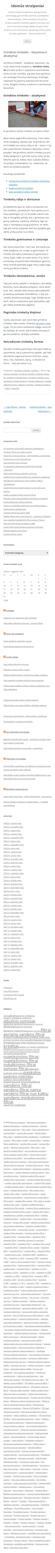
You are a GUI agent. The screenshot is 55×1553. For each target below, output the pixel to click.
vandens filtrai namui (22, 1089)
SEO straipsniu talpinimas (17, 732)
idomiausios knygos (40, 1040)
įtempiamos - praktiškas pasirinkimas (19, 1544)
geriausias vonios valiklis (32, 1340)
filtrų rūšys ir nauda (20, 1140)
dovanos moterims (14, 1030)
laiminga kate (41, 1472)
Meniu (27, 41)
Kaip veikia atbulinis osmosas (16, 664)
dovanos (9, 1026)
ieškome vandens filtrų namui (32, 1176)
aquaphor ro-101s (39, 1269)
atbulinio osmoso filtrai (20, 1147)
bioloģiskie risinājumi (34, 1440)
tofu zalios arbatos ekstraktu (23, 1479)
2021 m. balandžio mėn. (14, 948)
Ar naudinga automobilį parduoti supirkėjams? (24, 448)
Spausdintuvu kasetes (30, 1504)
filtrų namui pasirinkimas (38, 1161)
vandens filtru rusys (13, 1254)
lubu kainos (44, 1465)
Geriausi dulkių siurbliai (19, 1390)
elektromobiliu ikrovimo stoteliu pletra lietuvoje (23, 1344)
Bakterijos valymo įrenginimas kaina (25, 1401)
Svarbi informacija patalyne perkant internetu (23, 527)
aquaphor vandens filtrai (36, 1226)
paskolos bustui (25, 1487)
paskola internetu (13, 1073)
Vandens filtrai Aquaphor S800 (17, 512)
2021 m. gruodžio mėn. (13, 927)
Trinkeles (23, 1501)
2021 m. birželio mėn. (13, 941)
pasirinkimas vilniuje (12, 1451)
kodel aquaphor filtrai (26, 1265)
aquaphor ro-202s (11, 1272)
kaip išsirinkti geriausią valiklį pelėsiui (28, 1315)
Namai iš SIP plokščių (31, 1408)
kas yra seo (34, 1297)
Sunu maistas (37, 1508)
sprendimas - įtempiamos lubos (18, 1537)
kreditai (11, 1046)
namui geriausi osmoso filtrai (36, 1197)
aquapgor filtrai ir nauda (29, 1247)
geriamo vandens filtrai (24, 1034)
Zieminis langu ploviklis (22, 1476)
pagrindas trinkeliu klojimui (15, 381)
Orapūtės (7, 1476)
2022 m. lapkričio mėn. (13, 902)
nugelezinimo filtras (21, 1056)
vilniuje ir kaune (20, 1540)
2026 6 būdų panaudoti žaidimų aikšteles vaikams (25, 705)
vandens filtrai (18, 1085)
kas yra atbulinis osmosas (35, 1151)
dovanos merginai (23, 1026)
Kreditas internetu (21, 1515)
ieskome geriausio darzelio (33, 1451)
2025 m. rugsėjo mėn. (13, 834)
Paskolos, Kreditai (40, 1519)
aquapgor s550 (32, 1258)
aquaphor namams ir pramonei (31, 1240)
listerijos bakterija (18, 1437)
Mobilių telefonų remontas (15, 530)
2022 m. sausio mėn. (12, 923)
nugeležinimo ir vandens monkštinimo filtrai (21, 1215)
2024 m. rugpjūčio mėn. (14, 873)
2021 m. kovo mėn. (12, 952)
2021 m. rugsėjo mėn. (13, 930)
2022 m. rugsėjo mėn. (13, 905)
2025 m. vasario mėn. (13, 852)
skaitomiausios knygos (16, 1082)
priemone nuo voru (11, 1294)
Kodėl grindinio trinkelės (21, 188)
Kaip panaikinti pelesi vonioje (23, 191)
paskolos (32, 1072)
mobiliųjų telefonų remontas (25, 1333)
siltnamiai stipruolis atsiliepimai (33, 1429)
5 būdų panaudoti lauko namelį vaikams (21, 700)
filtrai (46, 1030)
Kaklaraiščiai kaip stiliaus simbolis (18, 502)
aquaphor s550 (10, 1279)
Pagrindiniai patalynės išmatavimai (19, 646)
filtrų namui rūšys (37, 1190)
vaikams (45, 1419)
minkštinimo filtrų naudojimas (26, 1136)
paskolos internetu (18, 1076)
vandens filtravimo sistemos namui (29, 1172)
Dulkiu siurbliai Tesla (39, 1390)
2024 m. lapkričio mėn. (13, 862)
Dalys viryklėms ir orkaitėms (25, 1415)
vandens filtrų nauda (28, 1144)
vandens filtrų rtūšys (42, 1183)
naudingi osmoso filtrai (13, 1158)
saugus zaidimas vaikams (14, 1426)
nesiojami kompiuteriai (15, 1053)
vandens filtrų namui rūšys (14, 1179)
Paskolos (7, 1522)
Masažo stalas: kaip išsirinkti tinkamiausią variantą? (26, 498)
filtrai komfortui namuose (14, 1165)
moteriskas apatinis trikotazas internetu (25, 1050)
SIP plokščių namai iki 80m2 (36, 1383)
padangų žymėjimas (12, 1126)
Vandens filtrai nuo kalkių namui (18, 452)
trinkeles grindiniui (42, 384)
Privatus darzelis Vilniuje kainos (16, 1397)
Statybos (35, 370)
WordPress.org (10, 998)
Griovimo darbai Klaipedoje (38, 1494)
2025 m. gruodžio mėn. (13, 827)
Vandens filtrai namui (13, 534)
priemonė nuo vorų (11, 1304)
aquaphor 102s (33, 1283)
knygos (8, 1043)
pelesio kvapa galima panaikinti (34, 1290)
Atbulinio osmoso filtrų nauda (17, 669)
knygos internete (22, 1042)
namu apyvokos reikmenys (23, 1419)
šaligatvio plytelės (26, 384)
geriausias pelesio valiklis (21, 1369)
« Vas (6, 600)
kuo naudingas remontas (39, 1354)
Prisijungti (8, 987)
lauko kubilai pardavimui (31, 1294)
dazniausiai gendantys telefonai (38, 1326)
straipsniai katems (26, 1472)
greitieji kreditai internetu (16, 1040)
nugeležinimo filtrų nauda (14, 1208)
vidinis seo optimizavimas (27, 1376)
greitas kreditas (12, 1037)
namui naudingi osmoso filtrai (16, 1154)
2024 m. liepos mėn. (12, 877)
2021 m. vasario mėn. (13, 955)
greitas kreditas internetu (35, 1037)
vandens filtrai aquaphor (13, 1233)
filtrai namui (8, 1201)
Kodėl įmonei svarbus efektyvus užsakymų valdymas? (27, 477)
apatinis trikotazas (26, 1015)
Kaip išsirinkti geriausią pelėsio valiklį (19, 523)
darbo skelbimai (37, 1024)
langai (7, 1049)
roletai (27, 1079)
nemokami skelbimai (31, 1052)
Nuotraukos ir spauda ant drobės (18, 721)
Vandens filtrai (41, 1490)
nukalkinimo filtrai (20, 1064)
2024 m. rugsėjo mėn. (13, 869)
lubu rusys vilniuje (11, 1469)
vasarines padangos (15, 1105)
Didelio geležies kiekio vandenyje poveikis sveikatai (26, 675)
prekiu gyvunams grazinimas (25, 1483)
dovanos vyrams (33, 1030)
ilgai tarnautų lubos (13, 1526)
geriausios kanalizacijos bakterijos (17, 1444)
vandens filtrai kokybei (22, 1169)
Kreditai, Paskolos (28, 1522)
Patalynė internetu (15, 634)
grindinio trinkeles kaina (17, 377)
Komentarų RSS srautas (14, 994)
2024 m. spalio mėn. (12, 866)
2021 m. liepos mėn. (12, 937)
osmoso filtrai (16, 1068)
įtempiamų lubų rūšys (19, 1547)
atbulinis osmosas (19, 1021)
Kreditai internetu (38, 1512)
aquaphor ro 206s (16, 1287)
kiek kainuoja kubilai (28, 1337)
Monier (6, 1501)
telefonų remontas (20, 1297)
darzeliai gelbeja (34, 1447)
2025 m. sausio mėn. (12, 855)
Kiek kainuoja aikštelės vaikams (16, 1387)
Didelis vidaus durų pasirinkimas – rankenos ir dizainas (27, 516)
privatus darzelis (10, 1454)
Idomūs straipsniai (27, 6)
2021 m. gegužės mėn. (13, 944)
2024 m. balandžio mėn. (14, 887)
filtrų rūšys (26, 1129)
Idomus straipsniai (17, 1122)
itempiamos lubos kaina (29, 1462)
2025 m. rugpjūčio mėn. (14, 837)
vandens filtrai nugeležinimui (38, 1208)
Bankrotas (29, 1490)
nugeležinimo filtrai (21, 1060)
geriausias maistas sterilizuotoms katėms (22, 1329)
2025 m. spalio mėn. (12, 830)
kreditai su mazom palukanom (33, 1047)
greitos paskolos (29, 1526)
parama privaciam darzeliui (15, 1447)
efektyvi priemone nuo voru (15, 1362)
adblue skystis (39, 1444)
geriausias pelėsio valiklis (32, 1308)
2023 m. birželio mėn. (13, 894)
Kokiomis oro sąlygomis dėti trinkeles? (20, 618)
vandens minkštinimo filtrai (32, 1204)
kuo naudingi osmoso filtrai (35, 1158)
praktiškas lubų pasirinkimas (39, 1533)
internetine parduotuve (36, 1122)
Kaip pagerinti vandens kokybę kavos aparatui (24, 680)
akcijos (13, 1015)
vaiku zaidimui (18, 1440)
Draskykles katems (21, 1512)
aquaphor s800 (29, 1254)
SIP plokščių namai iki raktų (33, 1379)
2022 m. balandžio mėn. (14, 912)
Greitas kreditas (10, 1519)
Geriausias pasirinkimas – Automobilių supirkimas (25, 716)
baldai (28, 1024)
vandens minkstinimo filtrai (24, 1100)
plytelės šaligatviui (36, 381)
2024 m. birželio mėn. (13, 880)
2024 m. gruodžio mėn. (13, 859)
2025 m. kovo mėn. (12, 848)
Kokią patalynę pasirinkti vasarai (18, 641)
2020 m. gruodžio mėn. (13, 962)
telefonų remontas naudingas (36, 1322)
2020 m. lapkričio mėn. (13, 966)
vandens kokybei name (14, 1186)
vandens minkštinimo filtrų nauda (17, 1211)
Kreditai (16, 1522)
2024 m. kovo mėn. (12, 891)
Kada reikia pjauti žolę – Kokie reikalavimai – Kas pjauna (27, 796)
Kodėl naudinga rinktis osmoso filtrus (20, 495)
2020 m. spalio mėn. (12, 969)
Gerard (14, 1501)
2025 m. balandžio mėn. (14, 844)
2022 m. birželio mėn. (13, 909)
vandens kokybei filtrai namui (39, 1179)
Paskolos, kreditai (44, 1522)
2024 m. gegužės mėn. (13, 884)
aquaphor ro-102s (16, 1258)
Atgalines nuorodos (32, 1497)
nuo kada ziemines (11, 1429)
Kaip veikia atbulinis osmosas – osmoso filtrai (23, 623)
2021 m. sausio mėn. (12, 959)
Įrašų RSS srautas (11, 991)
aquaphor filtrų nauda (41, 1244)
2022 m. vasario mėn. (13, 919)
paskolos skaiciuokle (13, 1079)
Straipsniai (8, 1515)
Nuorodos (8, 1512)
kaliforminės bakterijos (37, 1394)
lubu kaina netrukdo (26, 1458)
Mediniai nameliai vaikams (14, 1494)
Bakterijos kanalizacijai (17, 789)
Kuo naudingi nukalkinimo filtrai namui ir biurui (24, 520)
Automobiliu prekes (22, 1508)
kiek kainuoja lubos (30, 1465)
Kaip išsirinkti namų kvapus (15, 462)
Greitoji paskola (24, 1519)
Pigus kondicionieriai (36, 1501)
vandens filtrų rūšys (12, 1194)
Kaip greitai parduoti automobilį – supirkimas (23, 748)
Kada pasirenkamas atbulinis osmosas (20, 473)
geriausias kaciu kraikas (13, 1326)
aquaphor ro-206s (12, 1276)
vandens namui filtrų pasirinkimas (19, 1183)
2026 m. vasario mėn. (13, 823)
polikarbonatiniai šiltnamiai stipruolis (18, 1433)
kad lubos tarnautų (18, 1533)
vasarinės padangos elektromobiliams (19, 1351)
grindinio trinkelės (27, 374)
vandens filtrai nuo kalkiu (26, 1093)
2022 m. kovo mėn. (12, 916)
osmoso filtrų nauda (25, 1133)
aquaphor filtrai (10, 1229)
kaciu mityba (18, 1490)
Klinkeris (10, 611)
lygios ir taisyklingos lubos (39, 1540)
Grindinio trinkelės (22, 370)
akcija (6, 1015)
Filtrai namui (12, 657)
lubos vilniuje (25, 1469)
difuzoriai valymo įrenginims (15, 1394)
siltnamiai (36, 1469)
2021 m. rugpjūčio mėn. (14, 934)
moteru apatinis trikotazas (14, 1052)
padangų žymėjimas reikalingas (31, 1347)
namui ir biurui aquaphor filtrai (22, 1262)
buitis (37, 1419)
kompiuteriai (38, 1042)
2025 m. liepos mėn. (12, 841)
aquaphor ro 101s (17, 1283)
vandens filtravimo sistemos (15, 1161)
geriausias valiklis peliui (38, 1358)
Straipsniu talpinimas (16, 759)
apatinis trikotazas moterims (18, 1018)
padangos (33, 1069)
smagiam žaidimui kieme (29, 1319)
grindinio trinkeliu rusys (38, 377)
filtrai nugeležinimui (40, 1129)
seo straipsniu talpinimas (14, 1226)
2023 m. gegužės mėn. (13, 898)
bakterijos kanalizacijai (15, 1024)
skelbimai (34, 1082)
